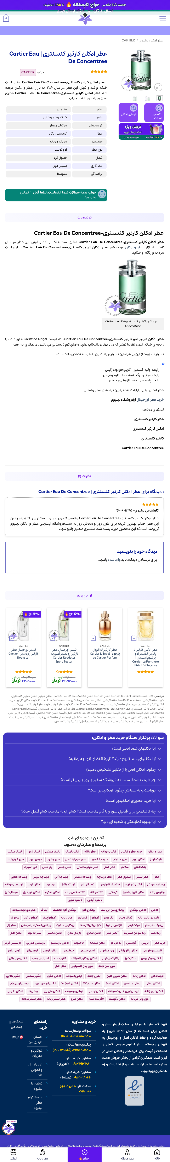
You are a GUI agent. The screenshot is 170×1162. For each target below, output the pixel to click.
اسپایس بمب (40, 958)
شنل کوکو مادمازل (87, 867)
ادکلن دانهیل (15, 991)
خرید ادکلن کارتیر (27, 700)
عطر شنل (109, 867)
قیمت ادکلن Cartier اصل (51, 713)
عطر (29, 87)
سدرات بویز (34, 933)
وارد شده (114, 559)
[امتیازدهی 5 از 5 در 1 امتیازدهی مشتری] (78, 71)
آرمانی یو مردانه (74, 991)
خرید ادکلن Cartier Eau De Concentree (61, 700)
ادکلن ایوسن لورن (45, 984)
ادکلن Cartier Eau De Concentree (73, 696)
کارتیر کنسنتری (152, 438)
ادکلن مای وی (52, 991)
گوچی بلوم (14, 951)
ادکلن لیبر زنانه (153, 991)
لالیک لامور (33, 852)
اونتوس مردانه (14, 885)
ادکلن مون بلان (18, 958)
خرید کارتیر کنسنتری (143, 709)
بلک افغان (140, 867)
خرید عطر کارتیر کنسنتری (35, 704)
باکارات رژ (130, 958)
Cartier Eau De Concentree (143, 448)
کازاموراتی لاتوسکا (90, 925)
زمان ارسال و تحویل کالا (35, 1069)
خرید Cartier (156, 700)
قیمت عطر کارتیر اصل (30, 717)
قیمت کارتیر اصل (123, 722)
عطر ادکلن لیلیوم (152, 40)
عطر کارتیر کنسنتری (149, 419)
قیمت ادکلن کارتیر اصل (21, 713)
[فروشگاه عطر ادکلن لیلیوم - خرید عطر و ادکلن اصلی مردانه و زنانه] (85, 18)
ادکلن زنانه (139, 976)
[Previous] (157, 69)
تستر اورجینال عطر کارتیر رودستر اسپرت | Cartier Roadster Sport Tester (64, 656)
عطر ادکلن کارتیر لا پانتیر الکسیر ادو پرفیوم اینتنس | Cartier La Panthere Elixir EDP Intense (145, 658)
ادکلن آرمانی (96, 991)
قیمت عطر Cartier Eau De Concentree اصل (98, 717)
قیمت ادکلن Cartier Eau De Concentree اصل (93, 713)
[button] (163, 19)
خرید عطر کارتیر (60, 704)
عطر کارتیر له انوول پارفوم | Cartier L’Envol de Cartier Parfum (105, 654)
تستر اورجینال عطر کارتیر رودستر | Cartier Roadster (23, 654)
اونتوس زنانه (157, 892)
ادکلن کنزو (77, 999)
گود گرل (113, 892)
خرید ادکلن (157, 976)
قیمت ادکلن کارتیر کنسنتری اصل (144, 717)
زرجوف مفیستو (154, 925)
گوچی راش (32, 951)
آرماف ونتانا (125, 918)
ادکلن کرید (34, 885)
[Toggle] (160, 749)
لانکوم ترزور (75, 900)
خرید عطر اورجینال (150, 399)
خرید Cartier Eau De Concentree (128, 700)
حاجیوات (79, 943)
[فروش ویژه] (85, 1154)
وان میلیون (107, 951)
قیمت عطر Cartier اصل (58, 717)
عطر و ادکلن (134, 247)
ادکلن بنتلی (153, 984)
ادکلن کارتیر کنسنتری (148, 428)
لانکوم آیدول (94, 900)
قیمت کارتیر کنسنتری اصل (96, 722)
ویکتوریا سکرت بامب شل (36, 925)
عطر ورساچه (104, 877)
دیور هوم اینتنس (75, 859)
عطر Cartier (123, 709)
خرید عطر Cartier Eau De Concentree (93, 704)
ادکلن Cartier (102, 696)
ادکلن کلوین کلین (117, 976)
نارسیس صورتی (35, 943)
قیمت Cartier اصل (132, 713)
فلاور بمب (60, 958)
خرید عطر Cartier (127, 704)
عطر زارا (11, 925)
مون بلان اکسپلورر (82, 966)
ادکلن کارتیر (45, 696)
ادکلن (18, 87)
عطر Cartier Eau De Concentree (96, 709)
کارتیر (79, 93)
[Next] (121, 69)
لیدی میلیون (87, 951)
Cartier (128, 40)
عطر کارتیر (69, 709)
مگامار (125, 867)
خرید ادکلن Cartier (96, 700)
